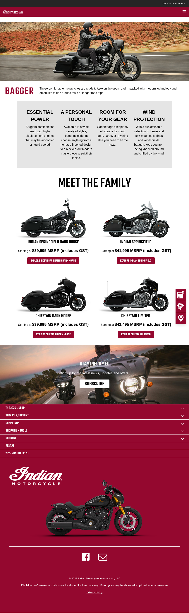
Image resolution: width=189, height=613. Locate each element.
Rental (10, 446)
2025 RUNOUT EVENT (17, 453)
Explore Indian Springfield (135, 260)
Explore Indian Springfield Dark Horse (53, 260)
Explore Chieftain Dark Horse (53, 334)
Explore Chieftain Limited (136, 334)
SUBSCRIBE (94, 384)
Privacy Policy (95, 592)
